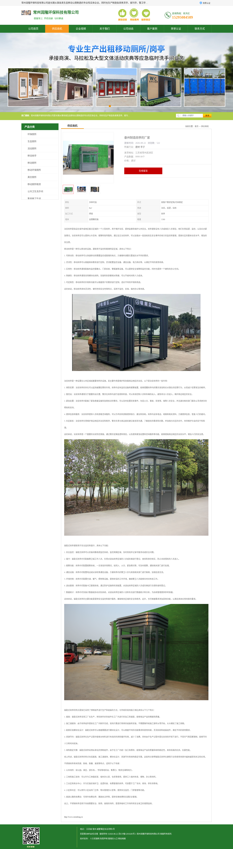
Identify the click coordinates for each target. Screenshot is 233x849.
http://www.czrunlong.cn (73, 817)
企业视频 (81, 28)
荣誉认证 (176, 28)
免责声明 (104, 839)
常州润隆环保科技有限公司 (148, 834)
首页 (196, 126)
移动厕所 (32, 163)
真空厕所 (32, 177)
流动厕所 (32, 148)
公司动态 (128, 28)
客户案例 (152, 28)
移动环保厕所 (34, 170)
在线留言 (143, 171)
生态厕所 (32, 141)
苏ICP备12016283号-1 (127, 834)
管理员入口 (113, 839)
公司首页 (33, 28)
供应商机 (57, 28)
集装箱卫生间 (34, 198)
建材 (137, 147)
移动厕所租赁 (34, 184)
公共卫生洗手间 (35, 191)
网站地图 (122, 839)
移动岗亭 (32, 156)
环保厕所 (32, 134)
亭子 (142, 147)
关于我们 (105, 28)
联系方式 (200, 28)
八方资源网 (95, 839)
